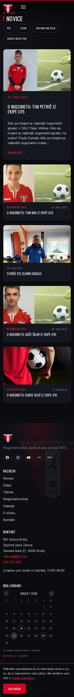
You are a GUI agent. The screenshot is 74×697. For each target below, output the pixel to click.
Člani (24, 28)
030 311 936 (12, 562)
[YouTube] (28, 457)
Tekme (8, 492)
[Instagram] (18, 457)
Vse (9, 28)
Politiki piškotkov (22, 678)
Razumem (14, 689)
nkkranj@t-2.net (15, 556)
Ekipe (7, 485)
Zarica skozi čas (17, 38)
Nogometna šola (45, 28)
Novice (8, 478)
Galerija (8, 506)
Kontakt (9, 520)
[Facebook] (7, 457)
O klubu (9, 513)
